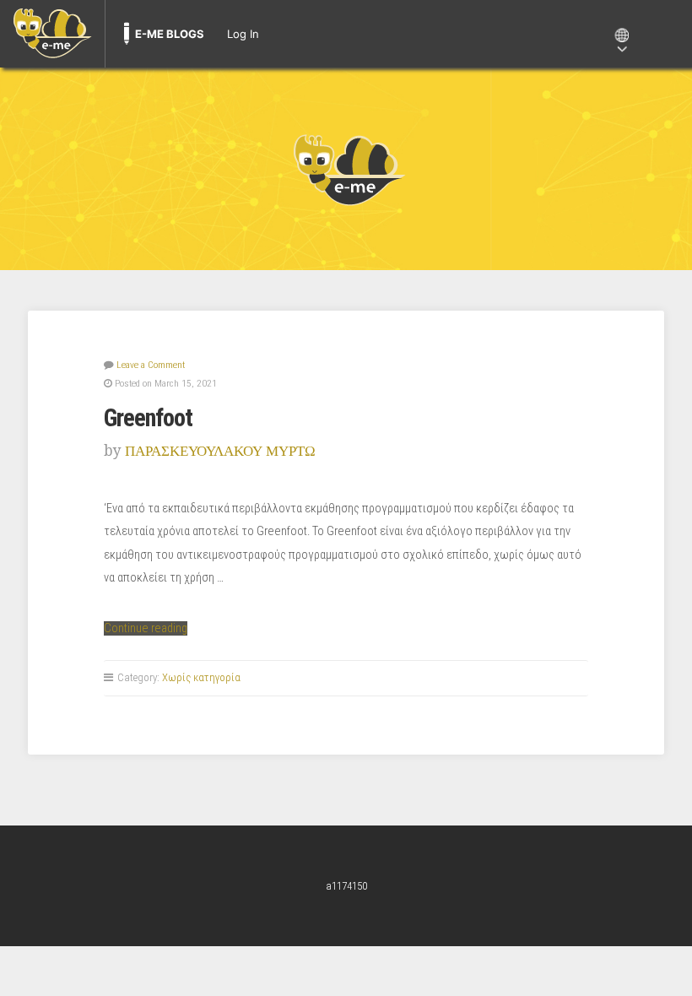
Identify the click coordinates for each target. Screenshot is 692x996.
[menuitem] (52, 34)
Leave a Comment (150, 365)
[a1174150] (346, 168)
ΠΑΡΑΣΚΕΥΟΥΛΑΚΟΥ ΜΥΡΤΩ (220, 450)
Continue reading (145, 628)
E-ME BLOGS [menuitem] (169, 34)
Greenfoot (148, 417)
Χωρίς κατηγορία (201, 677)
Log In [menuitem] (243, 34)
